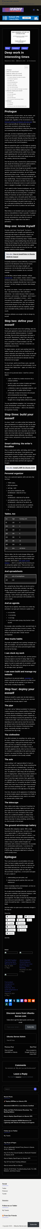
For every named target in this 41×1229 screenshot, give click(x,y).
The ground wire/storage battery (16, 99)
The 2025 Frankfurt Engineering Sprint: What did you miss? (10, 962)
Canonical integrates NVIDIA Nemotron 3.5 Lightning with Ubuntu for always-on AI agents (19, 1121)
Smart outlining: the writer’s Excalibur (17, 77)
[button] (11, 1040)
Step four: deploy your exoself (14, 90)
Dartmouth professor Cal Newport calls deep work (18, 122)
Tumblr (4, 1193)
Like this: (11, 102)
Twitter (4, 1188)
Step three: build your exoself (14, 75)
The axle (11, 95)
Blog (7, 48)
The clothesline (12, 94)
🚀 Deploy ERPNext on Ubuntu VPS (15, 1101)
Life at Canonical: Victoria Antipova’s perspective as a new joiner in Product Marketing (26, 964)
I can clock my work (13, 87)
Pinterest (5, 1191)
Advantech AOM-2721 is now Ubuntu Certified (19, 1105)
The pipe (11, 92)
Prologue (9, 69)
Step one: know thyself (12, 71)
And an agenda (12, 83)
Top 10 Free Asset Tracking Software (15, 1162)
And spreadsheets (13, 82)
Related (11, 104)
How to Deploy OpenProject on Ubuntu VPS (18, 1116)
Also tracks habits (13, 85)
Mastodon (5, 1200)
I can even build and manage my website (18, 89)
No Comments (32, 60)
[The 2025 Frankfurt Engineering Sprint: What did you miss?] (11, 955)
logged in (18, 1077)
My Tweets (7, 1135)
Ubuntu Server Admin (16, 1037)
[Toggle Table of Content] (25, 67)
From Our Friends (10, 1215)
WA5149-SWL (8, 278)
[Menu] (38, 9)
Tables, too (11, 80)
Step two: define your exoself (14, 73)
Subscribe (30, 1027)
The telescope (12, 97)
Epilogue (9, 101)
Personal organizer (13, 78)
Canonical (16, 48)
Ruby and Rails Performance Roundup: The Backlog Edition (18, 1111)
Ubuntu (24, 48)
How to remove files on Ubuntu (13, 1165)
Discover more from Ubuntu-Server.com (17, 106)
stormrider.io (28, 678)
